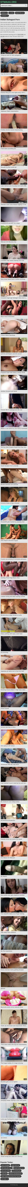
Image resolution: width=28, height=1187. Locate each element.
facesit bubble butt (19, 1168)
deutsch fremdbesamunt (15, 1173)
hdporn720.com (20, 13)
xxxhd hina (4, 1173)
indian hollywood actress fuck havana (10, 1176)
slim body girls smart (6, 1168)
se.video (11, 13)
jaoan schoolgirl (5, 1165)
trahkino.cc (4, 13)
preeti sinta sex (15, 1165)
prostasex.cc (4, 15)
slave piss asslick (5, 1170)
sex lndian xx (4, 1179)
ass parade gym (16, 1170)
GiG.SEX (2, 36)
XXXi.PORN (20, 34)
